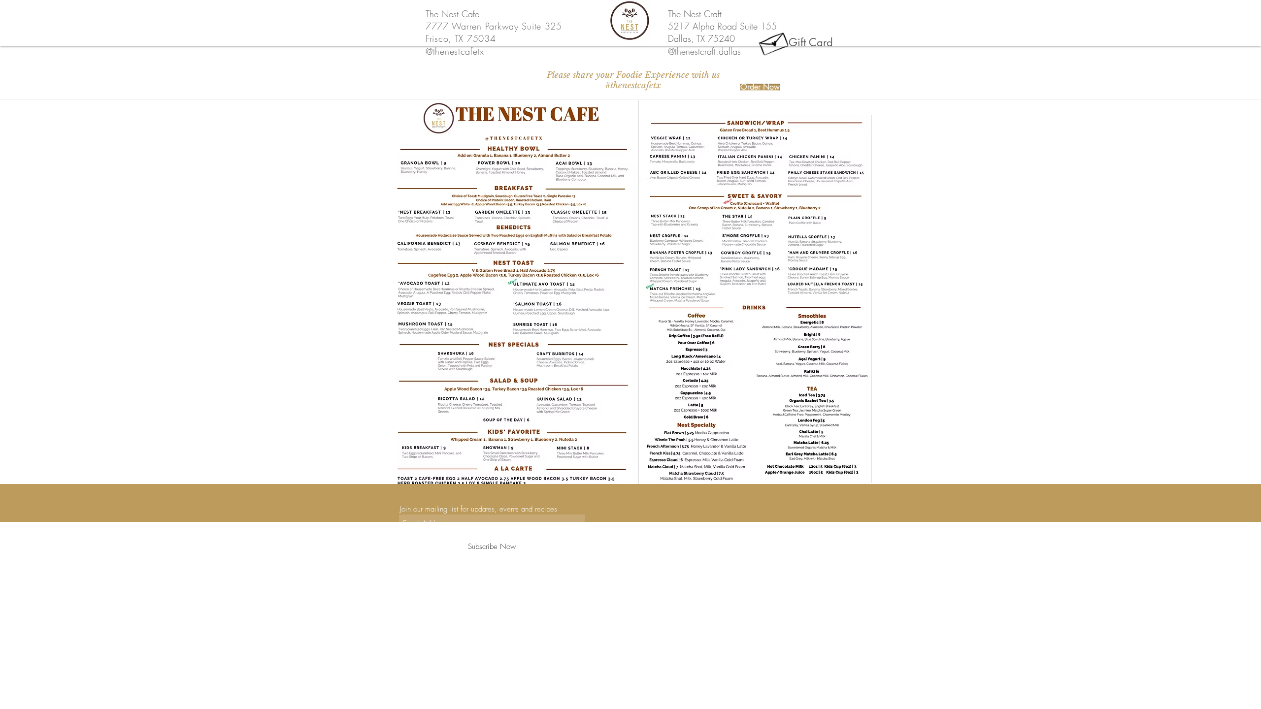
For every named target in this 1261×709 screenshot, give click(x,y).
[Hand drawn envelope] (773, 42)
